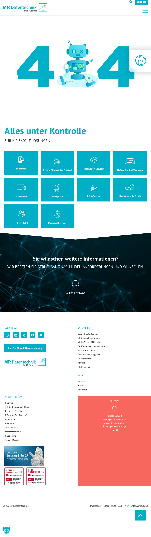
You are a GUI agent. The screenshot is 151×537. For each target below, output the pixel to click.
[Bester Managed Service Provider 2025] (14, 476)
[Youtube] (41, 335)
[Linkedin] (16, 335)
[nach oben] (140, 515)
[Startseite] (25, 7)
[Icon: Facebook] (32, 335)
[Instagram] (7, 335)
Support (141, 1)
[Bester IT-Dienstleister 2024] (36, 476)
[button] (145, 9)
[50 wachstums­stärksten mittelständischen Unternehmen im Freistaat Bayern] (24, 456)
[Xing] (24, 335)
